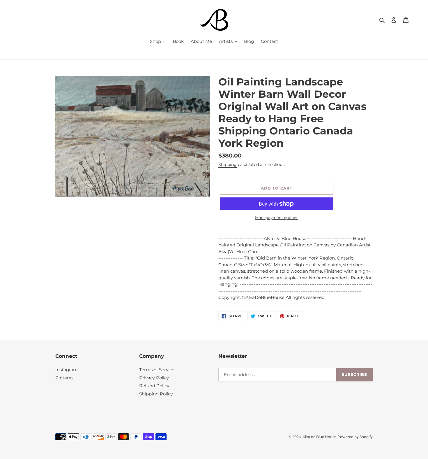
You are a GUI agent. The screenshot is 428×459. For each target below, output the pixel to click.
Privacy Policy (154, 378)
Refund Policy (154, 385)
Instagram (66, 369)
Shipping (227, 164)
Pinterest (65, 378)
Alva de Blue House (319, 437)
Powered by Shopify (355, 437)
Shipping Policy (156, 394)
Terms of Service (156, 369)
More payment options (276, 217)
